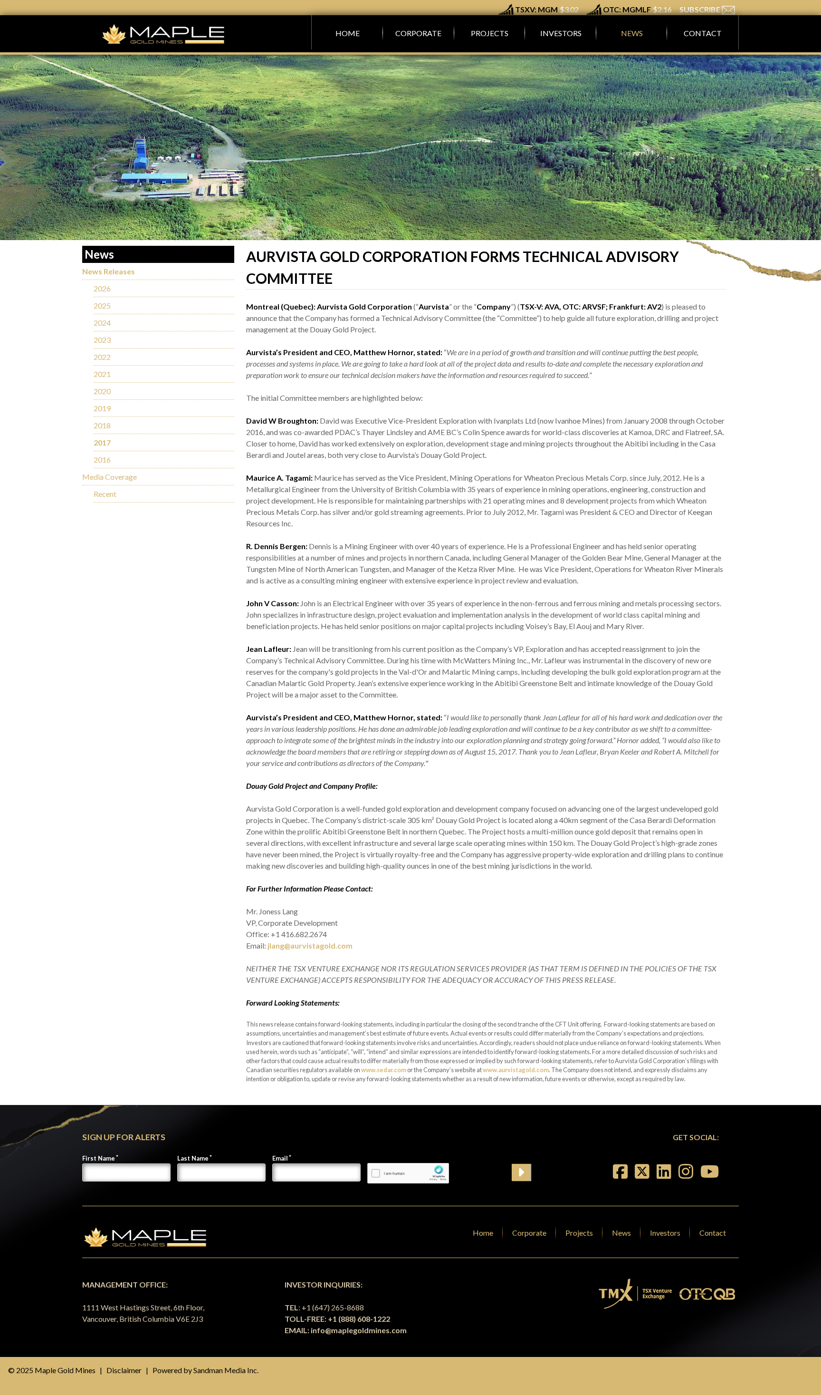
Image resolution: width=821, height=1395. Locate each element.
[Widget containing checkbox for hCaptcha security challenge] (408, 1173)
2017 (102, 442)
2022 (102, 356)
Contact (712, 1232)
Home (483, 1232)
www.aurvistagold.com (516, 1070)
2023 (102, 339)
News (621, 1232)
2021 (102, 373)
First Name (98, 1158)
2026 (102, 288)
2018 (102, 425)
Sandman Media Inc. (225, 1370)
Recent (105, 493)
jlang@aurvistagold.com (310, 945)
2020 (102, 391)
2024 (102, 322)
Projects (579, 1232)
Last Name (193, 1158)
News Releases (108, 271)
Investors (665, 1232)
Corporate (529, 1232)
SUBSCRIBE (700, 9)
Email (280, 1158)
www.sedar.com (383, 1070)
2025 (102, 305)
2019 (102, 408)
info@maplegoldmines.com (359, 1330)
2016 (102, 459)
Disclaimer (124, 1370)
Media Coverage (109, 476)
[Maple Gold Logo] (164, 33)
